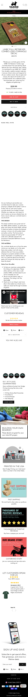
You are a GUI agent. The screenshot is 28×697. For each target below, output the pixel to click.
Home (14, 16)
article (16, 308)
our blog (14, 282)
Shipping (8, 88)
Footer (13, 675)
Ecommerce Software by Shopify (14, 695)
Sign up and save (13, 678)
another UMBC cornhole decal (12, 273)
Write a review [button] (14, 324)
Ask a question (14, 334)
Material (14, 107)
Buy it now (14, 101)
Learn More (8, 402)
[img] (14, 577)
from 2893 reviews (14, 579)
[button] (13, 610)
